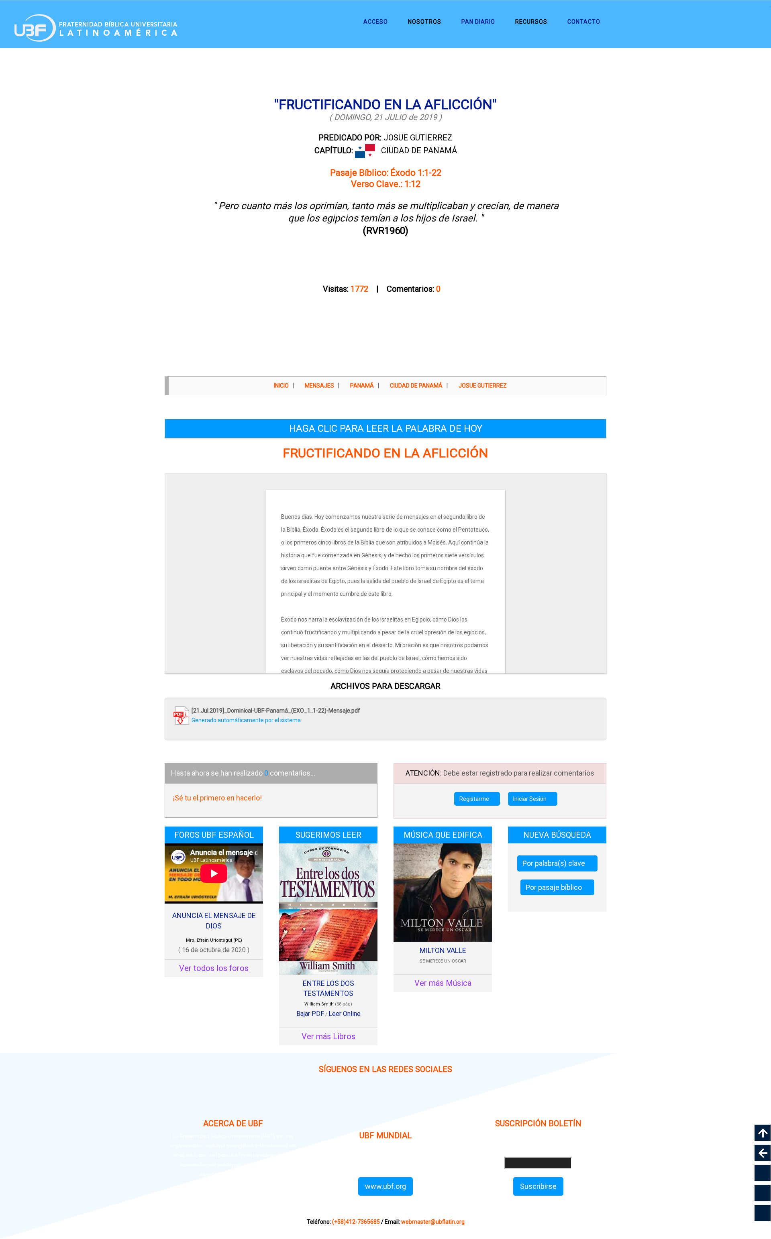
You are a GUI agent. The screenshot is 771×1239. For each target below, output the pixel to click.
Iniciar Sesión (530, 799)
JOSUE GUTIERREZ (385, 137)
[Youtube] (442, 1102)
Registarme (474, 799)
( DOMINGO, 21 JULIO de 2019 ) (385, 117)
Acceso (375, 21)
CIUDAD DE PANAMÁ (419, 150)
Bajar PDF (310, 1014)
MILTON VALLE (443, 950)
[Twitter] (404, 1102)
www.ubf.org (385, 1186)
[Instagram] (328, 1102)
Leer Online (344, 1014)
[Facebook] (366, 1102)
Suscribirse (538, 1186)
